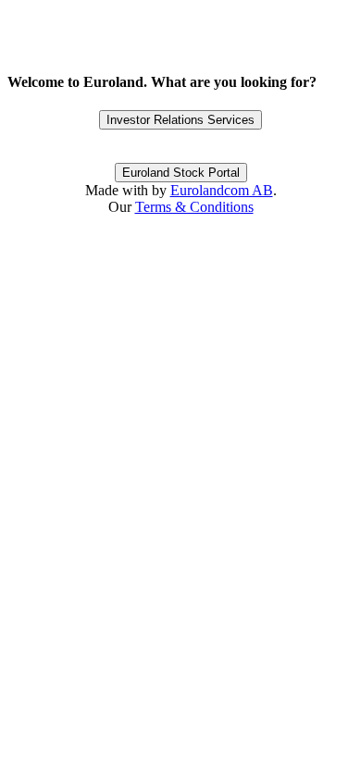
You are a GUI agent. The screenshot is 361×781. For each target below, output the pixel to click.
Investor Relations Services (180, 120)
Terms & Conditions (194, 207)
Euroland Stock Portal (181, 173)
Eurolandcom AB (221, 190)
